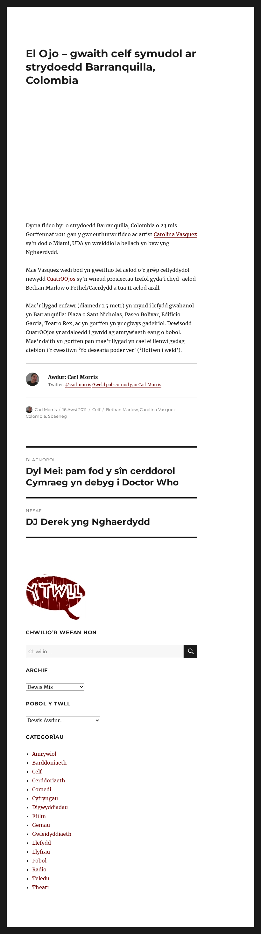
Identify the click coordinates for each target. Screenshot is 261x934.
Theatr (40, 887)
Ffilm (39, 816)
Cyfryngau (45, 798)
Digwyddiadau (50, 807)
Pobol (39, 860)
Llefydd (41, 843)
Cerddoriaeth (48, 780)
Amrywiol (44, 754)
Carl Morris (46, 409)
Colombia (36, 416)
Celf (96, 409)
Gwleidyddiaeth (52, 834)
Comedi (41, 789)
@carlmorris (78, 385)
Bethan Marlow (122, 409)
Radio (39, 869)
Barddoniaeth (49, 762)
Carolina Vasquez (175, 234)
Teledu (40, 878)
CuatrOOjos (61, 279)
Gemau (41, 825)
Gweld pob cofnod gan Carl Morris (126, 385)
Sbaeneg (57, 416)
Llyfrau (41, 851)
